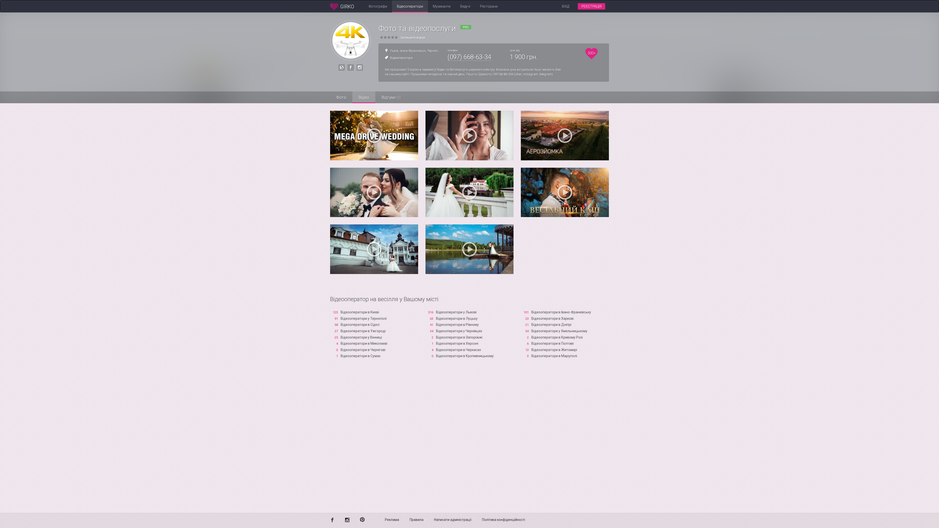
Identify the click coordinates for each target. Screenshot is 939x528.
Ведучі (465, 6)
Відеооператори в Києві (360, 312)
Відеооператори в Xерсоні (457, 343)
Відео (363, 97)
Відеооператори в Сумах (360, 356)
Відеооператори (410, 6)
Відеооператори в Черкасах (458, 350)
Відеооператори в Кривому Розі (557, 337)
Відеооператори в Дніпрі (551, 325)
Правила (417, 520)
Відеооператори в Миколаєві (364, 343)
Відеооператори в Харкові (552, 318)
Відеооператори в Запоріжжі (459, 337)
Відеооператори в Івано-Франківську (561, 312)
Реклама (392, 520)
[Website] (341, 67)
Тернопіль (434, 51)
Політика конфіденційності (503, 520)
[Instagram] (360, 67)
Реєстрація (591, 6)
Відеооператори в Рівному (457, 325)
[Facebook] (350, 67)
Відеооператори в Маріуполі (554, 356)
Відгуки (391, 97)
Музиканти (441, 6)
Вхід (565, 6)
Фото (341, 97)
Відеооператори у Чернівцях (459, 331)
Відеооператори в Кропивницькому (465, 356)
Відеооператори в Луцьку (457, 318)
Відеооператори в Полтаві (552, 343)
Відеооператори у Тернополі (364, 318)
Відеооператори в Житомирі (554, 350)
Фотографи (378, 6)
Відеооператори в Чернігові (363, 350)
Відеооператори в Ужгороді (363, 331)
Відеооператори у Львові (456, 312)
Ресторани (489, 6)
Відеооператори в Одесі (360, 325)
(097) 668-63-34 (469, 57)
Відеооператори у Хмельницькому (559, 331)
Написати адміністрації (452, 520)
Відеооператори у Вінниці (361, 337)
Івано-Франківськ (413, 51)
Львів (394, 51)
